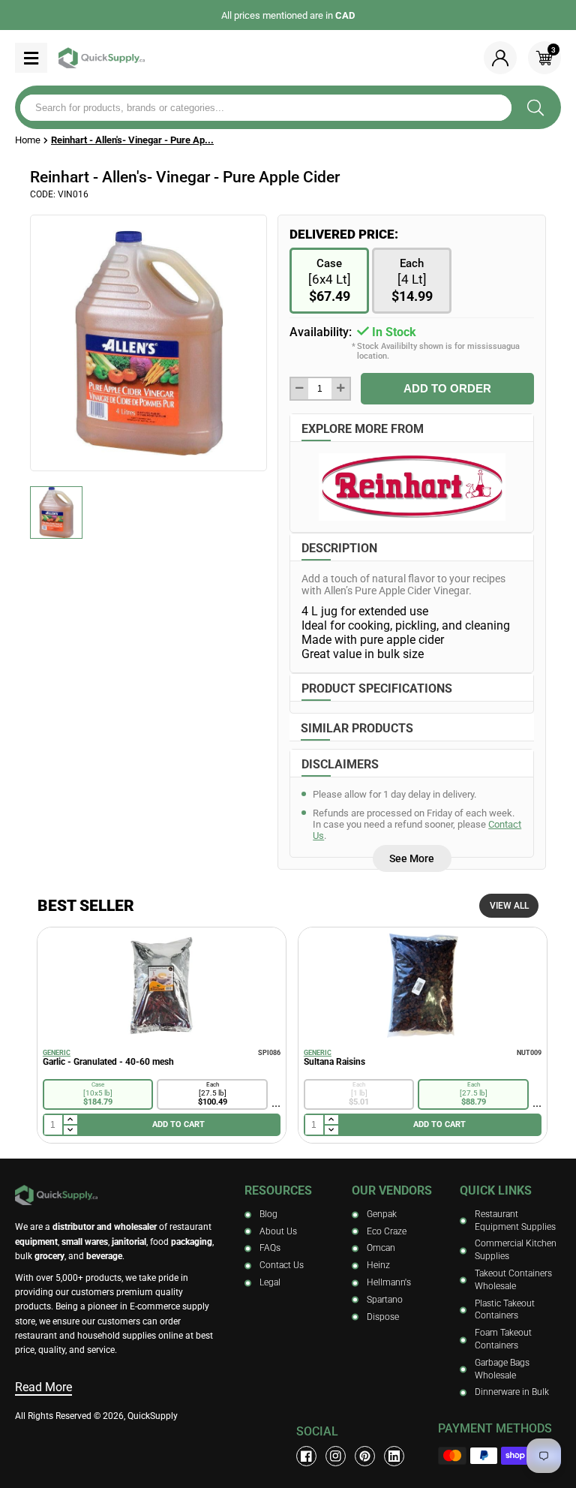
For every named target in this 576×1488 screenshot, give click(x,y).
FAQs (270, 1248)
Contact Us (282, 1265)
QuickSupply (153, 1416)
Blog (269, 1214)
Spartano (385, 1299)
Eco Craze (386, 1231)
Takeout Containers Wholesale (513, 1279)
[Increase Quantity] (340, 388)
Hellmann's (389, 1282)
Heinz (378, 1265)
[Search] (535, 107)
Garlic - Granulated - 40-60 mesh (108, 1062)
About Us (278, 1231)
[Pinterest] (365, 1456)
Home (27, 140)
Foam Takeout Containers (503, 1339)
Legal (270, 1282)
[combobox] (266, 108)
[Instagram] (336, 1456)
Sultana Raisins (334, 1062)
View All (509, 905)
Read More (43, 1387)
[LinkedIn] (394, 1456)
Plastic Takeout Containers (505, 1309)
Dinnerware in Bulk (512, 1392)
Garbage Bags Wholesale (502, 1369)
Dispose (383, 1317)
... (276, 1103)
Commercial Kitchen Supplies (515, 1249)
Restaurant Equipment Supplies (515, 1220)
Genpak (382, 1214)
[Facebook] (306, 1456)
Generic (56, 1053)
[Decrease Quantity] (299, 388)
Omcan (381, 1248)
